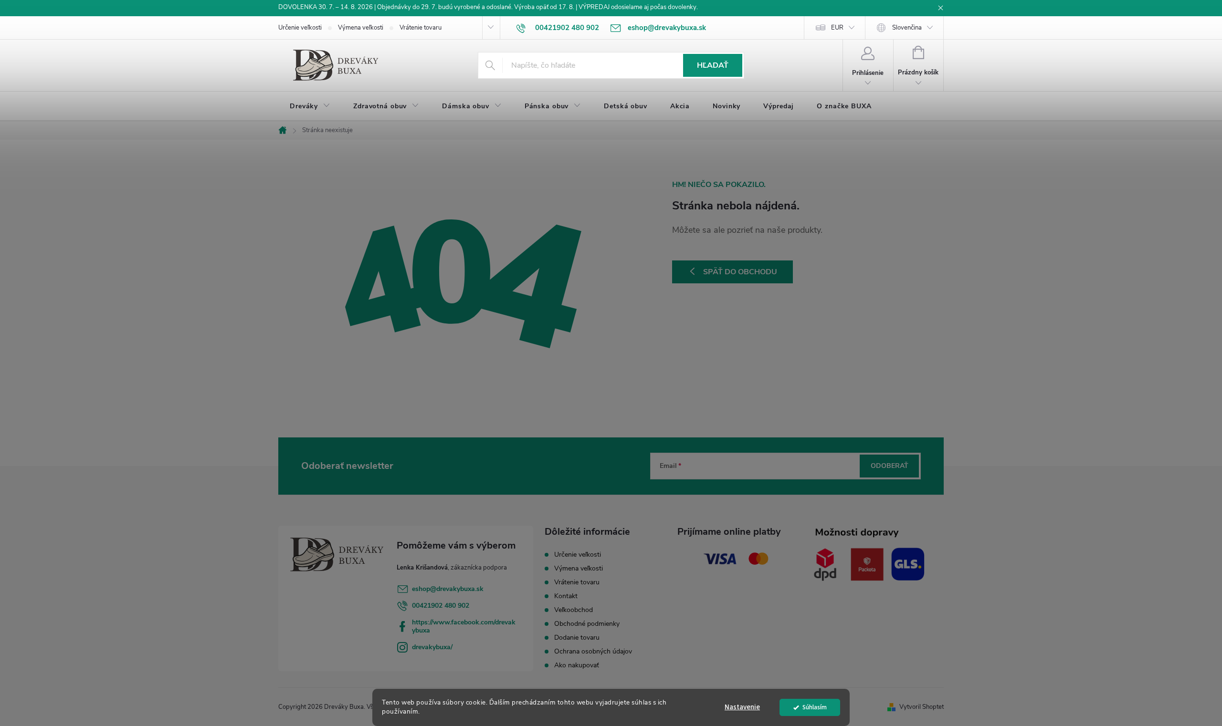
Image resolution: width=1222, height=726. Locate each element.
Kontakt (566, 596)
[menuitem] (310, 106)
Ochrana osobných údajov (593, 651)
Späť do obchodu (740, 272)
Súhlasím (814, 707)
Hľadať (712, 65)
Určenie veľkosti (300, 27)
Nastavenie (742, 707)
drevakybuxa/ (432, 647)
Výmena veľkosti (360, 27)
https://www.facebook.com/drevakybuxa (464, 626)
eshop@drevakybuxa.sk (448, 588)
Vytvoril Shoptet (921, 707)
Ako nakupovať (576, 665)
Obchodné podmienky (587, 623)
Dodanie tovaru (577, 637)
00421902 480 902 (440, 605)
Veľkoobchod (573, 609)
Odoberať (889, 465)
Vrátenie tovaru (421, 27)
